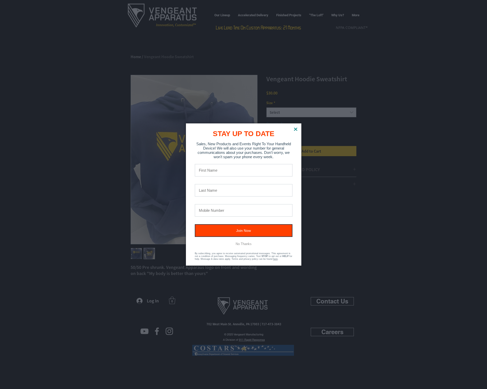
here (275, 259)
